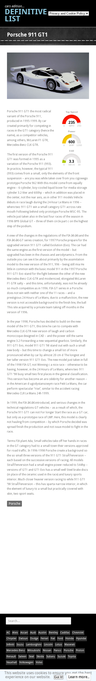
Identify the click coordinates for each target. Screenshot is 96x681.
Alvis (15, 632)
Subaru (50, 656)
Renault (11, 656)
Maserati (70, 644)
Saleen (22, 656)
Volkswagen (26, 662)
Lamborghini (33, 644)
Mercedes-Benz (16, 650)
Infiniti (10, 644)
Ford (60, 638)
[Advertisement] (48, 560)
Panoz (57, 650)
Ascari (24, 632)
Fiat (53, 638)
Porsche (14, 503)
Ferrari (44, 638)
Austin (42, 632)
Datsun (23, 638)
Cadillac (65, 632)
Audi (33, 632)
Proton (80, 650)
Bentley (53, 632)
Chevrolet (78, 632)
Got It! (58, 677)
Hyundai (81, 638)
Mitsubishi (33, 650)
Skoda (40, 656)
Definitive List (26, 13)
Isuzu (20, 644)
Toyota (72, 656)
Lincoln (48, 644)
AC (8, 632)
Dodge (34, 638)
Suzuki (61, 656)
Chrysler (11, 638)
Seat (31, 656)
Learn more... (78, 677)
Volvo (39, 662)
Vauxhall (12, 662)
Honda (69, 638)
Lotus (58, 644)
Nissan (47, 650)
